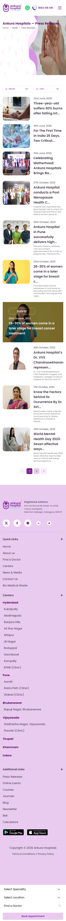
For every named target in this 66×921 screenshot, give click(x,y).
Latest (22, 311)
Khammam (10, 747)
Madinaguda (12, 615)
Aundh (8, 682)
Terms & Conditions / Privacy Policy (33, 854)
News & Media (12, 572)
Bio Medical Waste (15, 585)
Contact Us (10, 579)
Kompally (10, 661)
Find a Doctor (12, 559)
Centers (8, 566)
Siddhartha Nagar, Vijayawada (24, 724)
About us (9, 553)
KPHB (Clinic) (12, 667)
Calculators (10, 822)
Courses (8, 790)
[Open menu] (59, 7)
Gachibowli (11, 654)
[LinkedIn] (38, 523)
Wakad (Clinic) (14, 695)
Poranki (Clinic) (14, 731)
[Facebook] (6, 523)
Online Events (12, 783)
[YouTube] (49, 523)
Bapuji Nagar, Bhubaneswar (22, 709)
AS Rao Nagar (13, 628)
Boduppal (10, 648)
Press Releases (12, 777)
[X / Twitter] (17, 523)
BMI (5, 816)
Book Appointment (33, 916)
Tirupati (8, 739)
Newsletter (10, 809)
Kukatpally (11, 609)
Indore (7, 755)
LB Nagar (10, 641)
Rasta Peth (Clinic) (16, 688)
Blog (6, 803)
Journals (8, 796)
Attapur (9, 635)
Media (15, 28)
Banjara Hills (12, 622)
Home (6, 28)
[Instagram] (27, 523)
